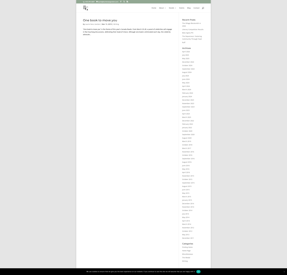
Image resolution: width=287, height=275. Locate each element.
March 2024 (186, 89)
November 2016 (188, 152)
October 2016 (187, 155)
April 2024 (186, 86)
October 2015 (187, 179)
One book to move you (100, 20)
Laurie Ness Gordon (92, 24)
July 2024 (185, 76)
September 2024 (188, 69)
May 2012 (185, 235)
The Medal (186, 258)
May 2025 (185, 58)
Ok (198, 271)
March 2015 (186, 197)
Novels (171, 8)
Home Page (186, 251)
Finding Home (187, 247)
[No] (284, 272)
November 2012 (188, 228)
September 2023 (188, 107)
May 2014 (185, 217)
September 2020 (188, 134)
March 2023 (186, 117)
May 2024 (185, 83)
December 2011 (188, 238)
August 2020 (186, 138)
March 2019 (186, 141)
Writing (116, 24)
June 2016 (186, 165)
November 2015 (188, 176)
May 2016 (185, 169)
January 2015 (187, 200)
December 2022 (188, 121)
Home (154, 8)
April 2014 (186, 221)
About (161, 8)
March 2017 (186, 148)
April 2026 (186, 52)
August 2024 (186, 72)
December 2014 (188, 203)
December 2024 (188, 62)
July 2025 (185, 55)
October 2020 (187, 131)
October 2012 (187, 231)
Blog (189, 8)
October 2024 (187, 65)
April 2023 (186, 114)
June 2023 (186, 110)
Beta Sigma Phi (187, 33)
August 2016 (186, 162)
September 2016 (188, 159)
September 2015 (188, 183)
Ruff (183, 42)
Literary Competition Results (192, 29)
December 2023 (188, 100)
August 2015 (186, 186)
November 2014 (188, 207)
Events (181, 8)
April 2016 (186, 172)
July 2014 (185, 214)
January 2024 (187, 96)
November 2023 (188, 103)
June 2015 (186, 190)
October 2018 (187, 145)
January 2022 (187, 127)
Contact (197, 8)
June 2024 (186, 79)
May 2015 (185, 193)
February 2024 (187, 93)
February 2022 (187, 124)
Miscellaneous (187, 254)
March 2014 (186, 224)
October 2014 (187, 210)
